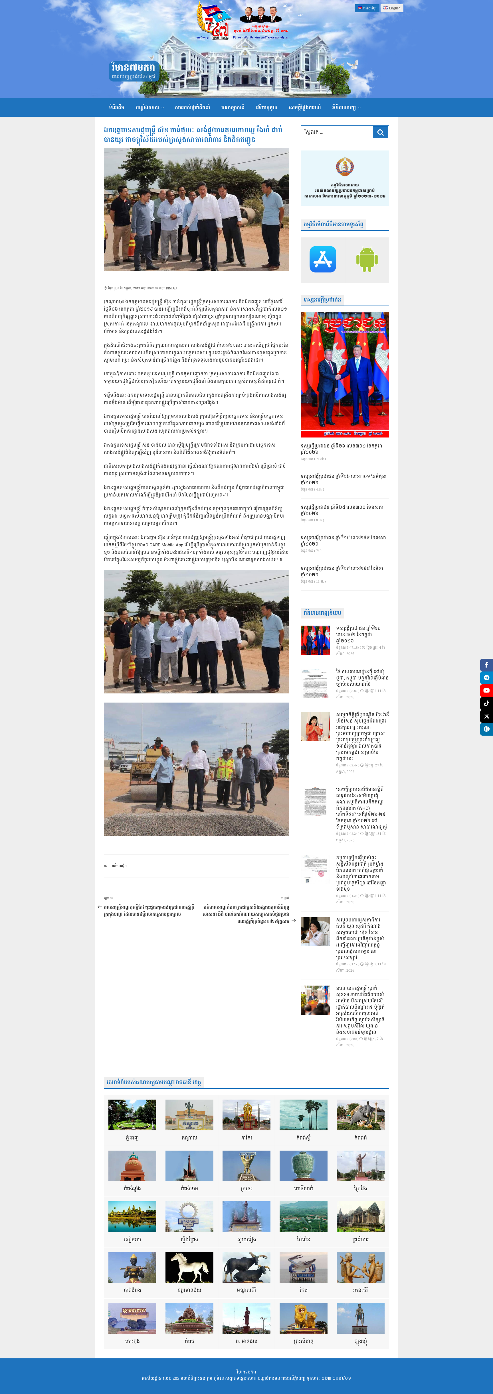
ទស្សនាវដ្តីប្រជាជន (322, 300)
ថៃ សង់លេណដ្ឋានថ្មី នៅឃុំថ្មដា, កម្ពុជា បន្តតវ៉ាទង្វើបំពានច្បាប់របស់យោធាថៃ (362, 678)
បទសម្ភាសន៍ (233, 107)
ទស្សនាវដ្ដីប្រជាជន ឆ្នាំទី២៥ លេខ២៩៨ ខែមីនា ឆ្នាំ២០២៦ (342, 572)
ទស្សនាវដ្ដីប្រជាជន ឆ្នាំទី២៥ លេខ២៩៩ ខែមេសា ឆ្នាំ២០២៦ (343, 541)
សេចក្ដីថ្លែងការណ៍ (305, 107)
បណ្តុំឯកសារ (147, 107)
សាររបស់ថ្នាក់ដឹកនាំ (192, 107)
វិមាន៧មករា (133, 68)
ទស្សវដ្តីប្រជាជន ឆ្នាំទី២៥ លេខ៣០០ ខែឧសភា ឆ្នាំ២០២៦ (342, 510)
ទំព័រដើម (116, 107)
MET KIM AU (168, 288)
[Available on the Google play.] (367, 260)
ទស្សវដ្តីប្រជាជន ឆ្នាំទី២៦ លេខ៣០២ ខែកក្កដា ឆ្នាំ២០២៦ (341, 449)
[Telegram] (486, 677)
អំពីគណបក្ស (344, 107)
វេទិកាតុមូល (266, 107)
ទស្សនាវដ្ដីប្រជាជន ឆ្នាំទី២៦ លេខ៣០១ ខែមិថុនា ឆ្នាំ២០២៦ (344, 480)
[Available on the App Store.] (323, 260)
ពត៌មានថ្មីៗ (119, 866)
